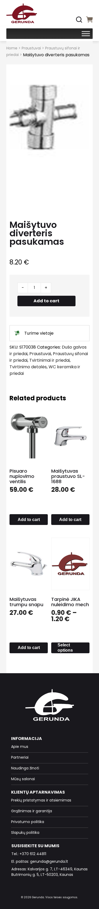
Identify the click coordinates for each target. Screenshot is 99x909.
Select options (65, 647)
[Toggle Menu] (86, 33)
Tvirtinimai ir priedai (49, 360)
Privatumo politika (27, 821)
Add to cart (46, 301)
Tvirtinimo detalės (28, 367)
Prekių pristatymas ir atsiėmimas (41, 800)
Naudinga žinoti (25, 768)
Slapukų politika (25, 832)
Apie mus (19, 746)
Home (11, 48)
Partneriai (20, 757)
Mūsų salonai (23, 779)
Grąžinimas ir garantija (31, 811)
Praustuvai (31, 48)
